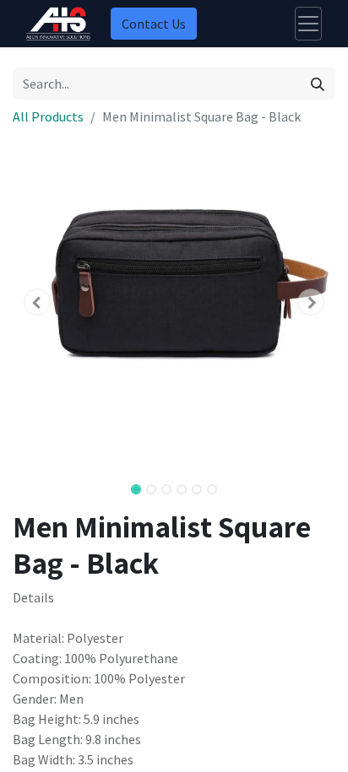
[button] (37, 302)
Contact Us (154, 23)
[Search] (317, 83)
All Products (48, 116)
